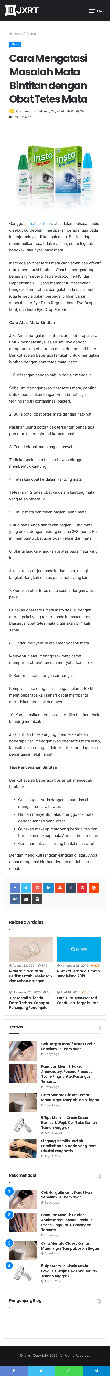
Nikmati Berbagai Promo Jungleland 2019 (78, 974)
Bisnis (31, 34)
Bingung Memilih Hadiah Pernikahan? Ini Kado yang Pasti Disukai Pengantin (69, 1145)
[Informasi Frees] (22, 10)
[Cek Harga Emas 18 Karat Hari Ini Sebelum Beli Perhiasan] (23, 1051)
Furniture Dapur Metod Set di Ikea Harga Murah (77, 1000)
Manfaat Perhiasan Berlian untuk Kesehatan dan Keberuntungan (30, 976)
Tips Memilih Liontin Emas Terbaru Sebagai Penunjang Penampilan (29, 1002)
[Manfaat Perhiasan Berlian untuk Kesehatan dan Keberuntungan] (31, 949)
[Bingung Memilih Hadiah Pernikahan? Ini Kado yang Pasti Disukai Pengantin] (23, 1148)
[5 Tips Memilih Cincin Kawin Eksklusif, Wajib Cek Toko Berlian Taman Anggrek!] (23, 1124)
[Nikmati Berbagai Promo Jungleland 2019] (79, 949)
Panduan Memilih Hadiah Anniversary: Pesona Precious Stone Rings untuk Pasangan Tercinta (66, 1074)
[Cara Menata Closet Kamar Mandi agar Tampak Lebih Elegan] (23, 1102)
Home (17, 34)
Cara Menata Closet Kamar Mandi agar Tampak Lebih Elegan (70, 1097)
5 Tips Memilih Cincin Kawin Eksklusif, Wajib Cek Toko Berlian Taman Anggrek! (69, 1122)
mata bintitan (40, 223)
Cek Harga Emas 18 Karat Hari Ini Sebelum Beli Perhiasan (68, 1046)
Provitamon (24, 111)
